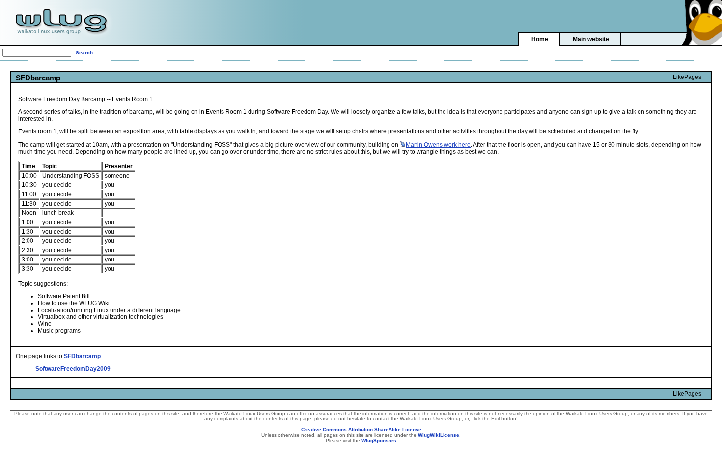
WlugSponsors (378, 440)
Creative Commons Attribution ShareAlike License (361, 429)
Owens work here (438, 144)
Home (539, 39)
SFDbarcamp (82, 356)
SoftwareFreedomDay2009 (73, 368)
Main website (591, 39)
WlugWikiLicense (438, 435)
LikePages (687, 77)
